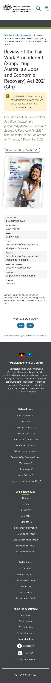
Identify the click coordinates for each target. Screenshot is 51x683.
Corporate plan (25, 627)
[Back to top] (45, 677)
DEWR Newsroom (25, 574)
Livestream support (25, 551)
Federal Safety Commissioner (25, 457)
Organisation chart (25, 633)
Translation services (25, 545)
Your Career (24, 463)
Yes (21, 325)
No (30, 325)
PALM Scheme (25, 475)
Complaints (25, 586)
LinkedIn (28, 653)
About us (25, 615)
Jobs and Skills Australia (25, 439)
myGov (24, 421)
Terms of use (25, 522)
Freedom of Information (25, 528)
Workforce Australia (25, 427)
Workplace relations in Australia (17, 35)
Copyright (25, 516)
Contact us (25, 568)
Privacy (25, 504)
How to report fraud (25, 598)
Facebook (28, 646)
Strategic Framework (25, 659)
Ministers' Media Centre (25, 580)
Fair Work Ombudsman (25, 451)
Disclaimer (26, 510)
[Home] (16, 8)
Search (25, 498)
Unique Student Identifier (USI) (24, 481)
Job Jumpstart (25, 469)
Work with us (25, 621)
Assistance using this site (25, 539)
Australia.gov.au (25, 415)
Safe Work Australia (25, 445)
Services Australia (24, 433)
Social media (25, 592)
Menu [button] (46, 10)
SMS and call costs (25, 534)
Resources (38, 35)
